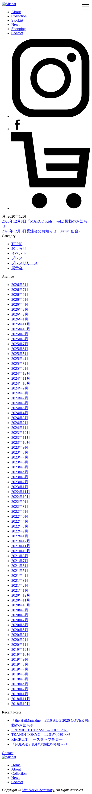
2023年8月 (19, 452)
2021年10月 (20, 551)
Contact (17, 33)
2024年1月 (19, 428)
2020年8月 (19, 615)
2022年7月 (19, 511)
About (16, 12)
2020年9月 (19, 610)
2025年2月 (19, 368)
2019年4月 (19, 684)
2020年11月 (20, 600)
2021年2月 (19, 585)
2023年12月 (20, 433)
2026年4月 (19, 304)
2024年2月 (19, 423)
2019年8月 (19, 664)
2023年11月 (20, 437)
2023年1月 (19, 487)
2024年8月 (19, 393)
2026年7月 (19, 290)
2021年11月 (20, 546)
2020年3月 (19, 635)
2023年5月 (19, 467)
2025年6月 (19, 349)
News (15, 25)
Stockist (17, 20)
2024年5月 (19, 408)
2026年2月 (19, 314)
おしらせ (18, 248)
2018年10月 (20, 704)
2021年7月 (19, 561)
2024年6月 (19, 403)
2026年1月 (19, 319)
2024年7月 (19, 398)
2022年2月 (19, 531)
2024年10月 (20, 383)
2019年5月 (19, 679)
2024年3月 (19, 418)
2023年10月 (20, 442)
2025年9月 (19, 334)
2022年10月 (20, 497)
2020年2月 (19, 640)
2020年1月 (19, 645)
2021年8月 (19, 556)
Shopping (18, 29)
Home (16, 765)
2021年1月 (19, 590)
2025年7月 (19, 344)
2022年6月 (19, 516)
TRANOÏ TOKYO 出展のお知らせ (41, 734)
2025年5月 (19, 354)
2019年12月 (20, 649)
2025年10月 (20, 329)
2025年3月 (19, 364)
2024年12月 (20, 373)
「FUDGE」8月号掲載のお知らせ (39, 744)
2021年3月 (19, 580)
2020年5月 (19, 630)
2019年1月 (19, 694)
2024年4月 (19, 413)
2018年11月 (20, 699)
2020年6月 (19, 625)
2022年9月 (19, 502)
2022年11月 (20, 492)
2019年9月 (19, 659)
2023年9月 (19, 447)
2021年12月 (20, 541)
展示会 (17, 268)
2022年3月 (19, 526)
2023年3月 (19, 477)
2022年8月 (19, 507)
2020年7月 (19, 620)
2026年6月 (19, 295)
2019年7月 (19, 669)
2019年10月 (20, 654)
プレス (17, 258)
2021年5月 (19, 571)
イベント (18, 253)
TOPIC (16, 244)
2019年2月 (19, 689)
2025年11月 (20, 324)
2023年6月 (19, 462)
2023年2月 (19, 482)
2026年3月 (19, 309)
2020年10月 (20, 605)
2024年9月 (19, 388)
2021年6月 (19, 566)
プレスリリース (24, 263)
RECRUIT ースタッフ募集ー (37, 739)
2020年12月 (20, 595)
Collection (19, 16)
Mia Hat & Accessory (38, 790)
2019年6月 (19, 674)
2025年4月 (19, 359)
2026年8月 (19, 285)
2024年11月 (20, 378)
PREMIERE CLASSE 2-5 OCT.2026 (39, 730)
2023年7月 (19, 457)
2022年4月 (19, 521)
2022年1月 (19, 536)
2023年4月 (19, 472)
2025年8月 (19, 339)
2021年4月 (19, 576)
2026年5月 (19, 299)
